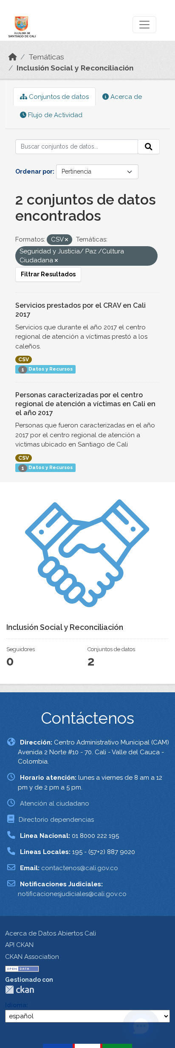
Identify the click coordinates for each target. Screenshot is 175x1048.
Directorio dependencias (56, 819)
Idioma (15, 1005)
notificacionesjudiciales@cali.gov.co (72, 894)
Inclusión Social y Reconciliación (75, 68)
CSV (23, 359)
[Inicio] (12, 57)
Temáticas (46, 57)
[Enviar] (149, 147)
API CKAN (19, 945)
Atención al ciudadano (54, 803)
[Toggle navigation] (144, 24)
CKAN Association (32, 957)
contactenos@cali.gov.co (79, 868)
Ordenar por (34, 171)
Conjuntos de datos (58, 97)
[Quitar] (66, 240)
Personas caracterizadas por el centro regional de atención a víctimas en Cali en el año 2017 (85, 404)
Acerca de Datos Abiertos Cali (50, 933)
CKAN (19, 989)
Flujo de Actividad (54, 115)
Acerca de (125, 97)
